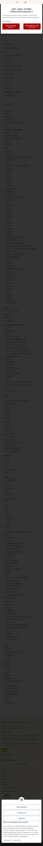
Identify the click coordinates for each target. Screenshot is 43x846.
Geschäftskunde (32, 26)
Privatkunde (11, 26)
